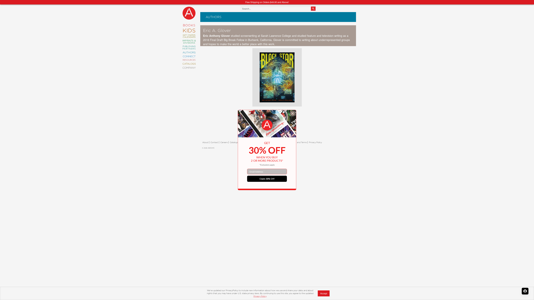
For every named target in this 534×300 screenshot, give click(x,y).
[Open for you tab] (525, 291)
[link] (267, 125)
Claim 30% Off (267, 178)
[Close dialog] (292, 113)
